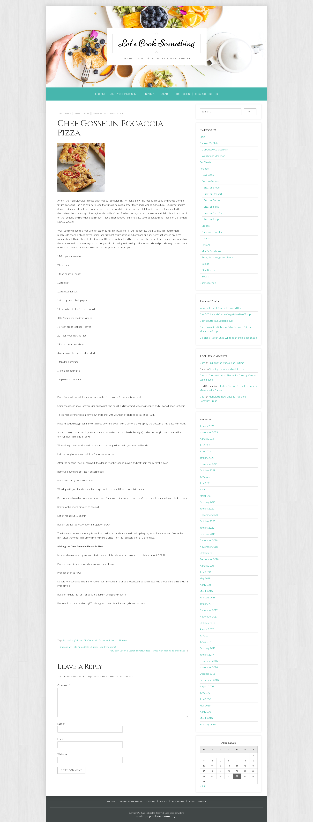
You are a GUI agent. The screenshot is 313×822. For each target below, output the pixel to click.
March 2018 (206, 591)
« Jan (202, 785)
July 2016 (205, 692)
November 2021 (208, 464)
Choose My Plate (209, 143)
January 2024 (207, 426)
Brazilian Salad (211, 206)
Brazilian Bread (212, 187)
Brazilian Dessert (213, 194)
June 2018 (205, 572)
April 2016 (205, 711)
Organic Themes (154, 816)
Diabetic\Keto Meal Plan (215, 149)
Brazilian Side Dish (213, 213)
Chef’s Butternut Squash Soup (216, 320)
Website (62, 754)
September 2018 (209, 559)
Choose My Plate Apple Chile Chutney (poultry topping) (88, 647)
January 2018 (207, 604)
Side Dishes (182, 94)
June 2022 (205, 451)
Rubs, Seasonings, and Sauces (218, 257)
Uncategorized (208, 283)
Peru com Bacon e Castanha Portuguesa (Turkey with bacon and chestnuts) (148, 650)
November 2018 (209, 546)
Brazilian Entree (212, 200)
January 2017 (207, 654)
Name (61, 723)
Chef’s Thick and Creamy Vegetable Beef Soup (225, 314)
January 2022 (207, 457)
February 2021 (207, 502)
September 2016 (209, 680)
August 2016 (207, 686)
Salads (164, 94)
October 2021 (207, 470)
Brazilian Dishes (210, 181)
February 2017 (208, 648)
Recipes (100, 94)
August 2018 (207, 565)
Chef (106, 113)
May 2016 (205, 705)
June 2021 (205, 483)
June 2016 (205, 699)
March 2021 (206, 495)
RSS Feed (166, 816)
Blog (60, 113)
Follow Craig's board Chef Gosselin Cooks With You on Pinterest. (96, 640)
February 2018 (208, 597)
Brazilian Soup (211, 219)
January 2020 (207, 527)
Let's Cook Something (157, 43)
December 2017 (209, 610)
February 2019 (208, 534)
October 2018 (207, 553)
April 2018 (205, 584)
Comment (63, 685)
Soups (205, 276)
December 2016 (209, 661)
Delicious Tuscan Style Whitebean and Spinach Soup (228, 337)
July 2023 (205, 445)
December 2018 (209, 540)
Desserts (207, 238)
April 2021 (205, 489)
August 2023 (207, 438)
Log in (174, 816)
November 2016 (209, 667)
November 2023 (209, 432)
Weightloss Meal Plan (213, 156)
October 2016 (207, 673)
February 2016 (208, 724)
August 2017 (207, 629)
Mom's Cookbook (211, 251)
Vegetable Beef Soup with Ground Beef (221, 308)
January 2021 (207, 508)
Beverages (208, 174)
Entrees (149, 94)
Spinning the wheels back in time (226, 362)
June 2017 (205, 642)
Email (60, 739)
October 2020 (208, 521)
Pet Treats (205, 162)
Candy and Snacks (212, 232)
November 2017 (209, 616)
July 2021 (205, 476)
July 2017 (205, 635)
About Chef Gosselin (124, 94)
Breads (68, 113)
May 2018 (205, 578)
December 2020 (209, 515)
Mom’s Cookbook (206, 94)
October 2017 (207, 623)
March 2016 (206, 718)
